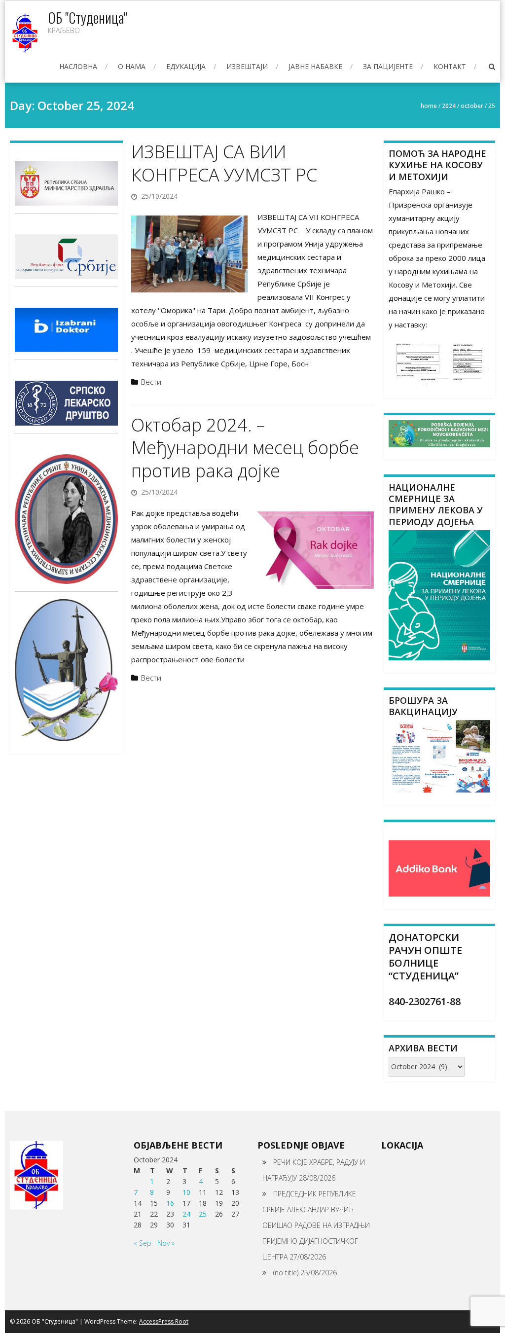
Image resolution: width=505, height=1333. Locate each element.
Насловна (78, 66)
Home (429, 106)
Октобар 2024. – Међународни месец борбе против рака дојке (245, 448)
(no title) (285, 1272)
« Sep (142, 1243)
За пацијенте (388, 66)
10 (186, 1192)
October (472, 106)
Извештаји (247, 66)
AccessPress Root (163, 1321)
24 (186, 1214)
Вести (151, 382)
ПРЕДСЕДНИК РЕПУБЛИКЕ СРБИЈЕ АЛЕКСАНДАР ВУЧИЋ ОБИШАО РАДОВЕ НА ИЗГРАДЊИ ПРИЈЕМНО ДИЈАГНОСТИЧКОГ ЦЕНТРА (316, 1225)
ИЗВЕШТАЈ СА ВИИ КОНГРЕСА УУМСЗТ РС (224, 163)
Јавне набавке (315, 66)
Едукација (186, 66)
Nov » (166, 1243)
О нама (131, 66)
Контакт (449, 66)
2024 (449, 106)
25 (203, 1214)
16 (170, 1203)
